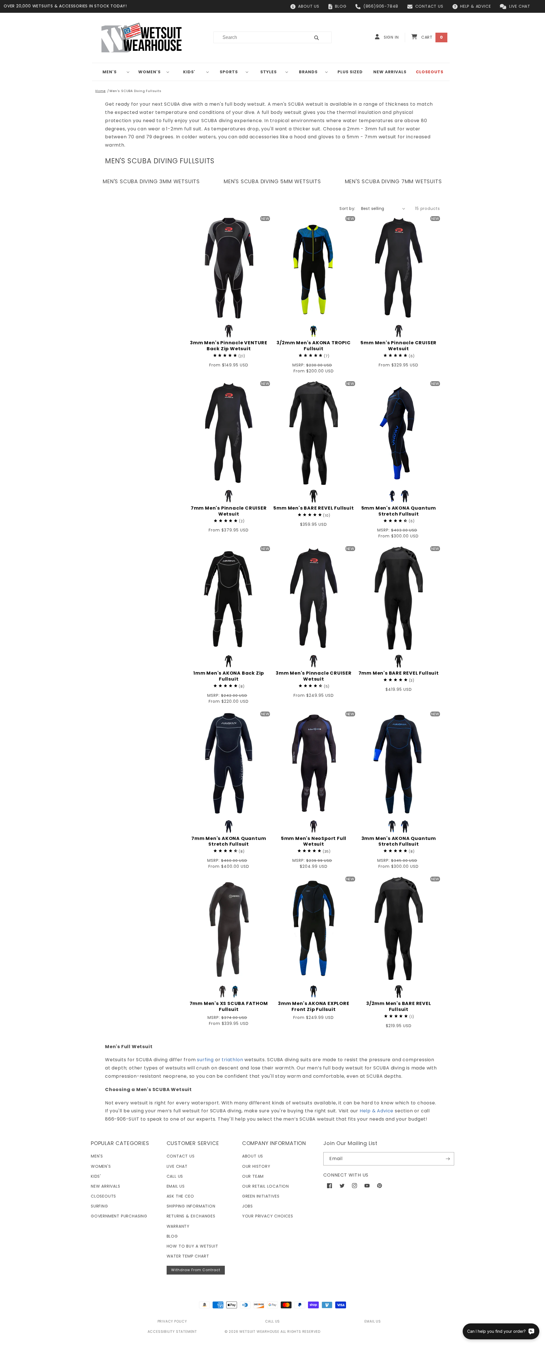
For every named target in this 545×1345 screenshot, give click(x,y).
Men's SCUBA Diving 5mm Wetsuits (272, 181)
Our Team (253, 1176)
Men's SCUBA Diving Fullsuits (135, 91)
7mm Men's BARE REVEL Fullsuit (399, 673)
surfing (205, 1059)
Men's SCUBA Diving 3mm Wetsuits (151, 181)
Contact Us (181, 1156)
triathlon (232, 1059)
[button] (112, 72)
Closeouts (103, 1196)
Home (100, 91)
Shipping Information (191, 1206)
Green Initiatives (261, 1196)
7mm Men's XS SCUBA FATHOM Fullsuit (229, 1007)
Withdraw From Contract (195, 1269)
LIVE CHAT (519, 6)
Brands (308, 71)
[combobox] (258, 37)
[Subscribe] (447, 1158)
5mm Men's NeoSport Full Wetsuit (313, 842)
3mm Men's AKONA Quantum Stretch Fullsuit (398, 842)
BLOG (340, 6)
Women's (149, 71)
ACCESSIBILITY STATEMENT (172, 1331)
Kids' (189, 71)
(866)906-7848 (380, 6)
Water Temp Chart (188, 1256)
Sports (229, 71)
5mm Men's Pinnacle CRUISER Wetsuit (398, 346)
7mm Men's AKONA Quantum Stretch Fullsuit (228, 842)
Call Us (175, 1176)
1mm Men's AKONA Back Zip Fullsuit (228, 676)
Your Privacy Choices (267, 1216)
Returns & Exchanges (191, 1216)
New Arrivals (105, 1186)
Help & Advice (376, 1111)
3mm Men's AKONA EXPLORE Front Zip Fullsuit (313, 1007)
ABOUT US (308, 6)
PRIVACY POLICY (172, 1321)
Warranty (178, 1226)
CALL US (272, 1321)
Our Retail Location (265, 1186)
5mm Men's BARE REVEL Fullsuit (313, 508)
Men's (109, 71)
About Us (252, 1156)
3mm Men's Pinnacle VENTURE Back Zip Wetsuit (228, 346)
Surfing (99, 1206)
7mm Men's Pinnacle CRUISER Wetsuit (229, 511)
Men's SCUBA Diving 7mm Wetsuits (393, 181)
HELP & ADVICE (475, 6)
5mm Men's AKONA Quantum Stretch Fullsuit (398, 511)
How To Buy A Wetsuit (192, 1246)
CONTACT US (429, 6)
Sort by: (347, 208)
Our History (256, 1166)
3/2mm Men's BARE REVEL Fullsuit (398, 1007)
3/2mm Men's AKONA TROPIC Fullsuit (313, 346)
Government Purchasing (119, 1216)
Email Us (176, 1186)
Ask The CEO (180, 1196)
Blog (172, 1236)
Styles (268, 71)
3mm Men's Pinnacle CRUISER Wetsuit (314, 676)
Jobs (247, 1206)
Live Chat (177, 1166)
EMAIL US (372, 1321)
